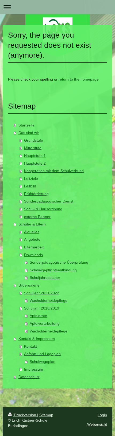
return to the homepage (79, 79)
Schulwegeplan (42, 361)
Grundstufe (33, 140)
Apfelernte (38, 316)
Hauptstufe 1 (35, 155)
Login (102, 415)
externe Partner (37, 217)
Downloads (33, 255)
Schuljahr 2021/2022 (41, 293)
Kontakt (30, 346)
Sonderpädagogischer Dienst (48, 201)
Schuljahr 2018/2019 (41, 308)
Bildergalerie (29, 285)
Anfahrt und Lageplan (42, 354)
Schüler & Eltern (32, 224)
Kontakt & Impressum (36, 338)
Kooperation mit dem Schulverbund (54, 171)
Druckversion (25, 415)
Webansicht (97, 424)
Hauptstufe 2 (35, 163)
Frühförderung (36, 194)
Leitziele (31, 178)
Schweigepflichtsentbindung (53, 270)
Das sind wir (28, 132)
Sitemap (46, 415)
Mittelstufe (32, 148)
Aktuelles (31, 232)
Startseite (26, 125)
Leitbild (30, 186)
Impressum (33, 369)
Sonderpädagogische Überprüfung (59, 262)
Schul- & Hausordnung (43, 209)
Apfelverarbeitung (45, 323)
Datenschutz (29, 377)
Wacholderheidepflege (48, 300)
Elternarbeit (34, 247)
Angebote (32, 239)
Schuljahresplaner (45, 277)
